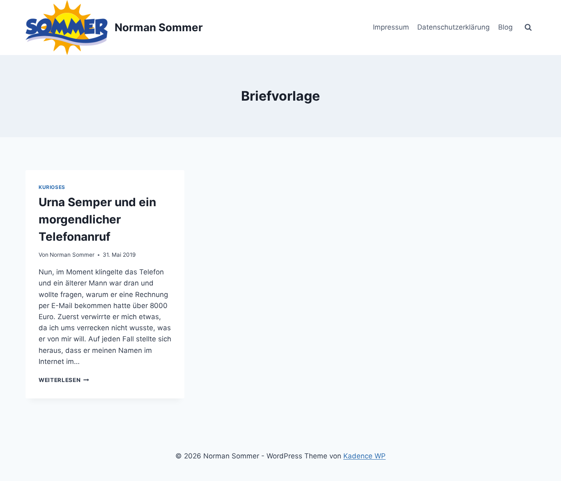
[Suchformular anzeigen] (528, 27)
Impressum (391, 27)
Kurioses (52, 187)
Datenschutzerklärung (453, 27)
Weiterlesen (64, 380)
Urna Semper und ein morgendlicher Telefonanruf (97, 219)
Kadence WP (364, 456)
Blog (505, 27)
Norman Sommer (72, 254)
